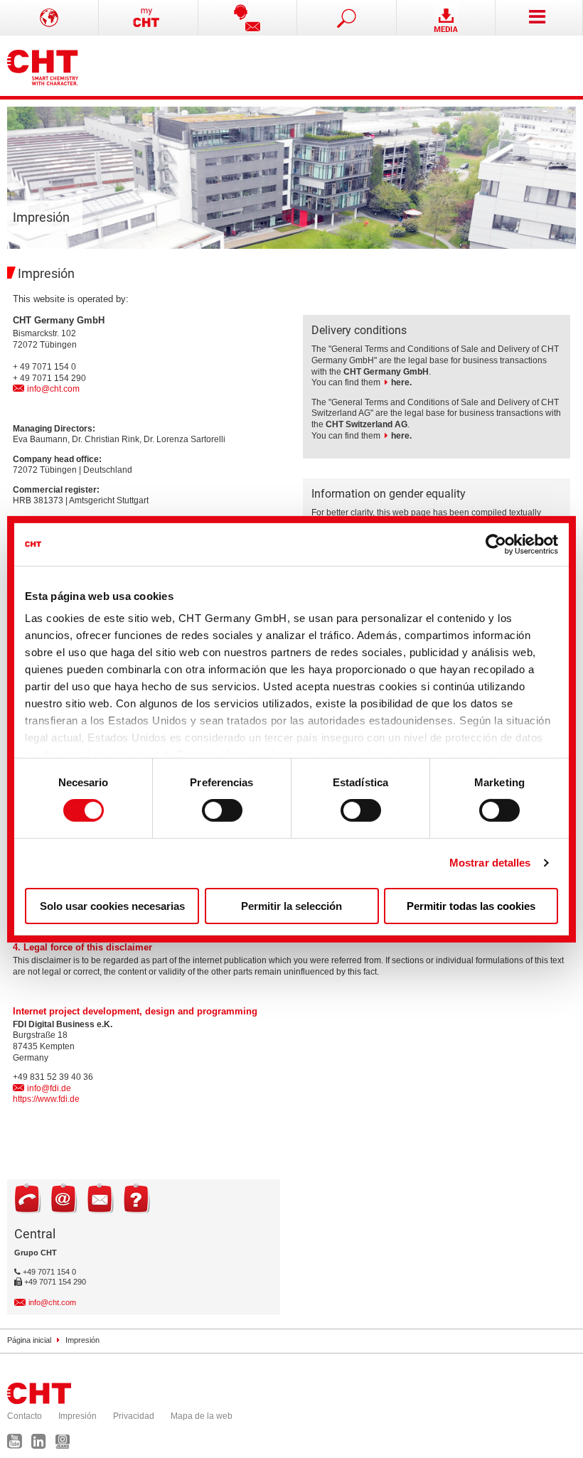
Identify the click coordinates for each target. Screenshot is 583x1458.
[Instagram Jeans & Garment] (66, 1444)
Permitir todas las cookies (471, 906)
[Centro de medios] (446, 18)
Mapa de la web (201, 1416)
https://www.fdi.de (46, 1099)
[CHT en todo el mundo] (49, 18)
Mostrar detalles (490, 863)
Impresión (77, 1416)
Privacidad (133, 1416)
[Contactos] (247, 18)
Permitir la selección (291, 906)
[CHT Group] (42, 66)
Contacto (24, 1416)
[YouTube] (18, 1444)
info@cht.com (53, 389)
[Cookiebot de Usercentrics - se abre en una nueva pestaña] (496, 543)
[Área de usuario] (148, 18)
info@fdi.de (49, 1088)
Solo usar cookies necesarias (112, 906)
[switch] (222, 810)
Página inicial (29, 1340)
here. (401, 382)
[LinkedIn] (42, 1444)
